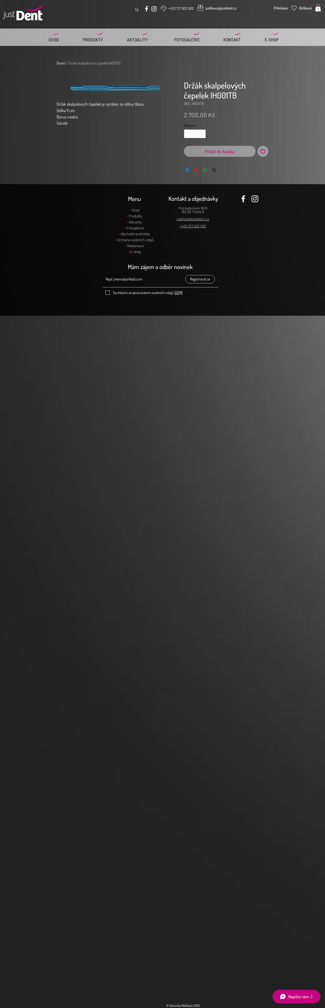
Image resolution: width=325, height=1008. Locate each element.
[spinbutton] (195, 134)
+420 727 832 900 (193, 226)
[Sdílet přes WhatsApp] (205, 170)
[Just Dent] (146, 8)
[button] (318, 7)
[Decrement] (188, 134)
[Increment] (202, 134)
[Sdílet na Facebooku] (187, 170)
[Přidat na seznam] (262, 151)
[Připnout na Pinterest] (196, 170)
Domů (61, 63)
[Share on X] (214, 170)
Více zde (62, 123)
